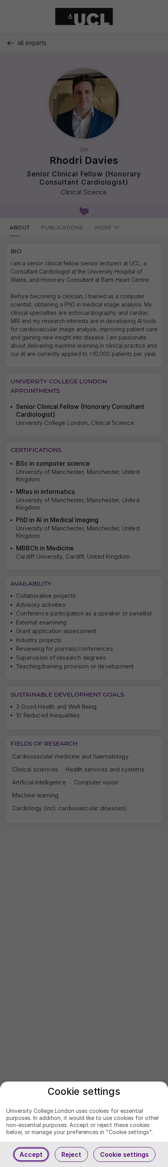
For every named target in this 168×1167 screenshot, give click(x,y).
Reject (71, 1154)
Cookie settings (124, 1154)
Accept (31, 1154)
